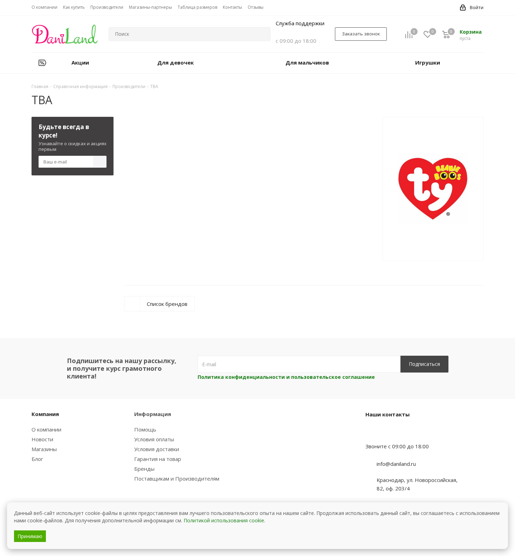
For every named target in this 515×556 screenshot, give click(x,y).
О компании (46, 429)
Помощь (145, 429)
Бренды (144, 468)
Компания (45, 413)
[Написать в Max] (388, 432)
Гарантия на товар (157, 458)
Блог (37, 458)
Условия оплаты (154, 439)
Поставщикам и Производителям (176, 478)
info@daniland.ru (396, 463)
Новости (42, 439)
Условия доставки (156, 449)
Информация (152, 413)
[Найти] (262, 34)
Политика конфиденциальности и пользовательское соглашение (286, 377)
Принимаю (30, 536)
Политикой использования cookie (224, 520)
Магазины (44, 449)
